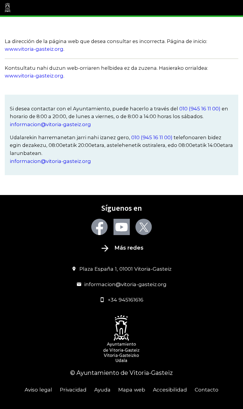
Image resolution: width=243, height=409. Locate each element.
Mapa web (131, 389)
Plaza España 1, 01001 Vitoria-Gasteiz (125, 269)
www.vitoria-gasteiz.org (34, 49)
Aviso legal (38, 389)
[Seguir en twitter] (143, 227)
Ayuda (102, 389)
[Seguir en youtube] (121, 227)
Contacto (206, 389)
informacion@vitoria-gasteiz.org (50, 124)
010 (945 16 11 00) (199, 109)
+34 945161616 (125, 300)
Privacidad (73, 389)
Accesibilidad (170, 389)
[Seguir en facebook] (99, 227)
